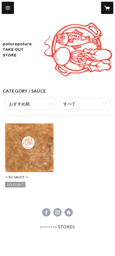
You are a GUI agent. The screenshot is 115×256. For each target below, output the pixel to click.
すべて (69, 103)
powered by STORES (57, 228)
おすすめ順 (19, 103)
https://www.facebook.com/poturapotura (46, 212)
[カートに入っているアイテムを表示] (107, 8)
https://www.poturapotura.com (68, 212)
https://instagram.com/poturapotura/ (57, 212)
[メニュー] (8, 8)
